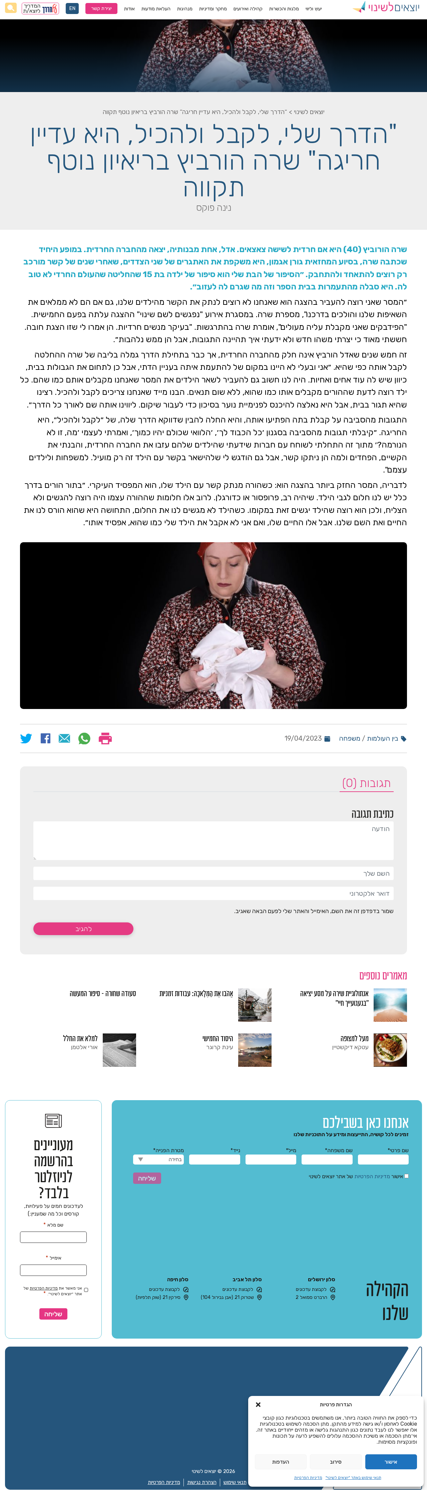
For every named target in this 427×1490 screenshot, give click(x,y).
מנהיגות (184, 9)
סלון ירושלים (321, 1279)
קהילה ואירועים (248, 9)
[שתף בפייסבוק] (45, 738)
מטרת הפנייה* (168, 1150)
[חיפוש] (11, 8)
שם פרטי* (398, 1150)
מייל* (291, 1150)
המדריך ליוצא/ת (32, 8)
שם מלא (53, 1225)
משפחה (349, 738)
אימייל (53, 1258)
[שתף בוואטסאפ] (84, 739)
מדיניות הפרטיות (308, 1477)
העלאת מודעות (155, 9)
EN (72, 8)
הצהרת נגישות (202, 1482)
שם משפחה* (338, 1150)
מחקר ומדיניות (213, 9)
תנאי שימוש (235, 1482)
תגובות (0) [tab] (366, 783)
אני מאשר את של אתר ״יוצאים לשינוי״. (52, 1291)
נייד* (235, 1150)
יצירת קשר (101, 8)
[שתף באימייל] (64, 738)
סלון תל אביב (247, 1279)
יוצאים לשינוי (309, 112)
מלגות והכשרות (284, 9)
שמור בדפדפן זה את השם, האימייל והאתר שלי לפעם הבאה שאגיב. (314, 911)
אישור (391, 1462)
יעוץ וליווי (314, 9)
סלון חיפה (177, 1279)
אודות (129, 9)
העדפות (280, 1462)
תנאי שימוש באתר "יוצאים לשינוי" (353, 1477)
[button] (258, 1404)
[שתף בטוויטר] (26, 739)
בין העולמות (382, 738)
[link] (349, 1005)
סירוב (336, 1462)
